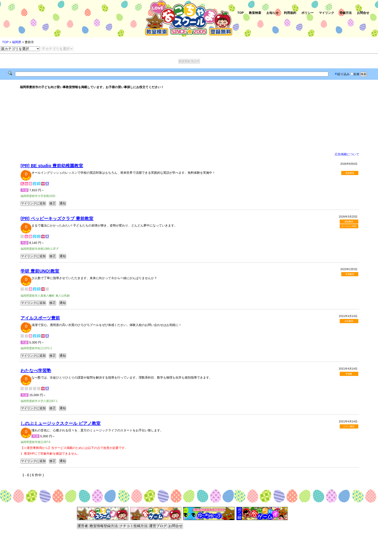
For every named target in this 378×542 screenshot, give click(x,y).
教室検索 (255, 12)
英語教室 (349, 173)
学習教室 (349, 274)
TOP (240, 12)
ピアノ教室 (348, 426)
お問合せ (363, 12)
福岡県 (16, 42)
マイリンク (326, 12)
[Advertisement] (189, 120)
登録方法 (346, 12)
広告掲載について (347, 154)
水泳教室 (349, 321)
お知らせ (272, 12)
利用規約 (290, 12)
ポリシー (307, 12)
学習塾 (349, 374)
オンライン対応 (349, 226)
